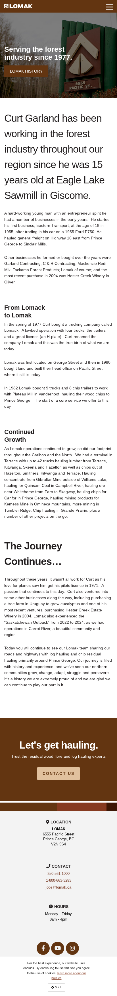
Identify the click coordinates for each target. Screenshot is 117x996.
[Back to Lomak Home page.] (18, 6)
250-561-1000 (58, 874)
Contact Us (59, 773)
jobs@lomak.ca (58, 887)
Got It (58, 987)
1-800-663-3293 (58, 881)
